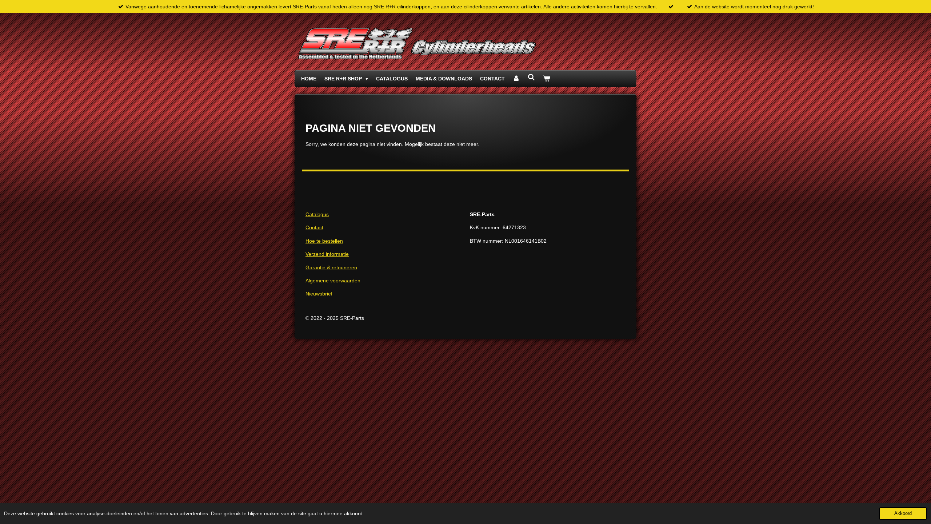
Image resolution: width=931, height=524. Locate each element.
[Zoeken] (531, 77)
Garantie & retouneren (331, 267)
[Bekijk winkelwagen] (546, 78)
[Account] (516, 78)
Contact (314, 227)
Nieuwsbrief (318, 294)
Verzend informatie (327, 254)
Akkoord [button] (903, 513)
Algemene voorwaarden (332, 280)
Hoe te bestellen (324, 241)
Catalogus (317, 214)
